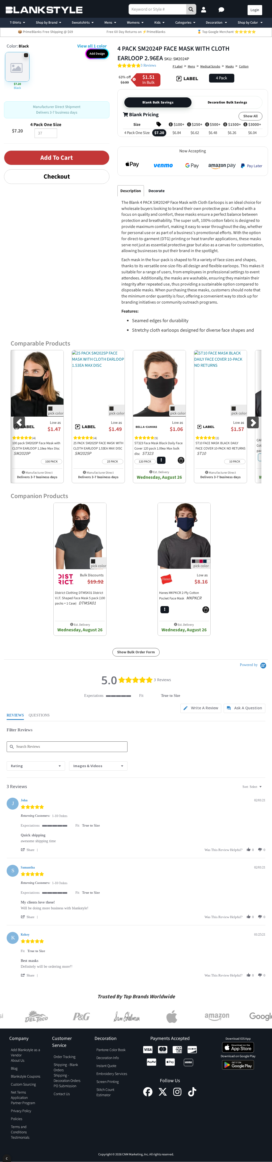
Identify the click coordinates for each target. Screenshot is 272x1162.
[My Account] (204, 10)
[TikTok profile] (192, 1095)
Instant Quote (106, 1066)
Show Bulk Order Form (136, 652)
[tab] (200, 708)
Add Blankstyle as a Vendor (25, 1052)
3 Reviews (148, 65)
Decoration (214, 22)
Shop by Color (248, 22)
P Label (177, 66)
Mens (108, 22)
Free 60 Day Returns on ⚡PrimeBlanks (136, 31)
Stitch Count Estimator (105, 1092)
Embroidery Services (111, 1074)
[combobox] (36, 766)
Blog (14, 1068)
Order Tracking (64, 1057)
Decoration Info (107, 1058)
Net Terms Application (19, 1095)
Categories (183, 22)
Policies (16, 1119)
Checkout (57, 176)
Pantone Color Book (111, 1050)
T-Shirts (15, 22)
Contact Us (62, 1094)
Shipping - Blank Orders (66, 1067)
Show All (250, 116)
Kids (157, 22)
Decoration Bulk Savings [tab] (227, 102)
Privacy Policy (21, 1111)
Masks (230, 66)
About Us (17, 1060)
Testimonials (20, 1137)
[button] (222, 10)
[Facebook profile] (147, 1095)
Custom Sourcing (23, 1084)
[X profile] (162, 1095)
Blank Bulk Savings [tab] (157, 102)
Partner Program (23, 1103)
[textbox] (264, 789)
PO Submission (65, 1086)
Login (254, 10)
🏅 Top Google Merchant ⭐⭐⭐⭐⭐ (226, 31)
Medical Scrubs (210, 66)
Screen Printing (107, 1082)
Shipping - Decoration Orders (67, 1078)
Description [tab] (130, 191)
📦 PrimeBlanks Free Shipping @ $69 (45, 31)
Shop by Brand (46, 22)
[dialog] (7, 1158)
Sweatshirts (81, 22)
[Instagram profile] (177, 1095)
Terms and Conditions (19, 1129)
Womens (133, 22)
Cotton (244, 66)
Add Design (97, 53)
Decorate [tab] (156, 191)
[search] (191, 9)
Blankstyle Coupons (25, 1076)
